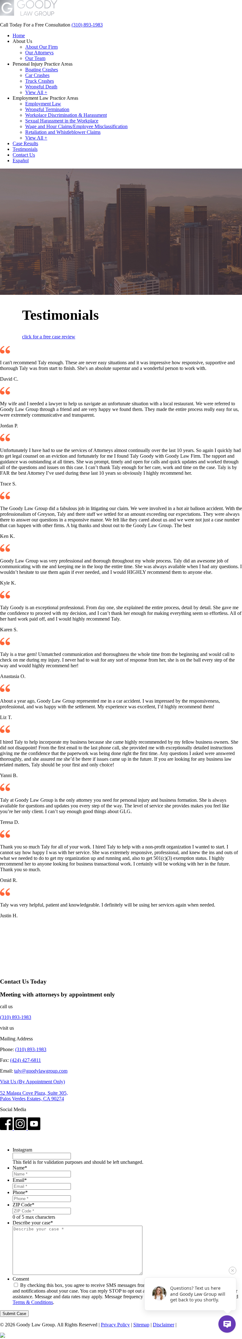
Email (20, 1180)
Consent (21, 1279)
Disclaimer (163, 1324)
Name (20, 1167)
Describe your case (33, 1222)
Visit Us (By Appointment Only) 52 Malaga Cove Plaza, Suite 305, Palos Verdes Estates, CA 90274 (34, 1090)
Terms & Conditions (33, 1302)
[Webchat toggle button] (227, 1324)
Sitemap (141, 1324)
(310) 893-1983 (87, 24)
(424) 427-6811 (25, 1060)
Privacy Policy (115, 1324)
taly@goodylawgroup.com (40, 1071)
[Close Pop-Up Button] (232, 1270)
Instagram (22, 1149)
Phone (20, 1192)
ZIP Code (23, 1204)
